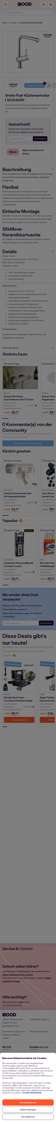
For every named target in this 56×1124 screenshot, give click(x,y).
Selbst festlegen (28, 1109)
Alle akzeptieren (27, 1102)
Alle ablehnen (28, 1116)
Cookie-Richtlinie (31, 1092)
